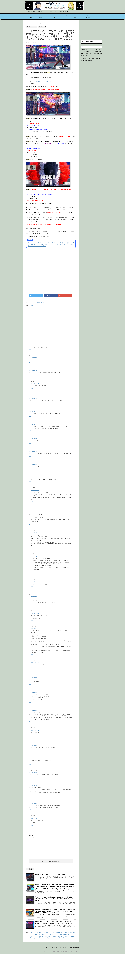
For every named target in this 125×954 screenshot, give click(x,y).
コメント (31, 837)
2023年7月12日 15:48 (33, 710)
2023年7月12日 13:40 (33, 803)
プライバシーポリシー (76, 17)
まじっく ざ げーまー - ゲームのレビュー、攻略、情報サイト (62, 947)
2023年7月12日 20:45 (33, 464)
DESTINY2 (76, 15)
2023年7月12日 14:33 (33, 772)
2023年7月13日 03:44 (35, 818)
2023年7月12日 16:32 (33, 692)
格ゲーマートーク (42, 302)
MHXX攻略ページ (88, 15)
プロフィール (65, 17)
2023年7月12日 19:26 (33, 477)
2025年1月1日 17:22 (35, 581)
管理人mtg (33, 305)
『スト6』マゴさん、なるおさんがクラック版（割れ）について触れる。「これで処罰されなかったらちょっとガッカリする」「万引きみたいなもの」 (55, 922)
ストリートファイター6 (33, 302)
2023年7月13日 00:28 (35, 613)
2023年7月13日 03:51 (35, 628)
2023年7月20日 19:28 (33, 345)
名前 (30, 855)
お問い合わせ (88, 17)
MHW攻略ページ (41, 17)
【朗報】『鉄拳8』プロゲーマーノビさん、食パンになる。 (50, 874)
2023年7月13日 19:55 (35, 490)
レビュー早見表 (53, 15)
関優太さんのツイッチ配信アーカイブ (44, 81)
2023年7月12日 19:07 (33, 512)
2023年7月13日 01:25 (33, 411)
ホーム (30, 15)
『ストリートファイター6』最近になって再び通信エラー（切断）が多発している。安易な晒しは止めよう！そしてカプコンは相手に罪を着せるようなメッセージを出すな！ (55, 898)
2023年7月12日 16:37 (33, 677)
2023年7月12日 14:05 (33, 785)
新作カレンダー (65, 15)
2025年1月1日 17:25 (37, 556)
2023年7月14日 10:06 (33, 357)
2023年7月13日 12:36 (35, 532)
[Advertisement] (38, 261)
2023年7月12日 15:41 (33, 745)
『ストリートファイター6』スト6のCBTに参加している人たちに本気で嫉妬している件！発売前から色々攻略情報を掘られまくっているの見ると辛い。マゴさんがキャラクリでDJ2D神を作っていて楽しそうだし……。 (55, 886)
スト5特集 (30, 17)
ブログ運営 (53, 17)
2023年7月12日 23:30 (33, 438)
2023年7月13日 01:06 (33, 424)
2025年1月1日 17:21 (35, 383)
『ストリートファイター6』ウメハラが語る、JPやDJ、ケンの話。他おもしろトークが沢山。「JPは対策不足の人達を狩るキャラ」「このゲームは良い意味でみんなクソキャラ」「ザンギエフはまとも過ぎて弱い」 (51, 244)
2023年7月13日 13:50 (33, 370)
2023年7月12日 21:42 (33, 451)
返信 (30, 349)
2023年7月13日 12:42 (33, 398)
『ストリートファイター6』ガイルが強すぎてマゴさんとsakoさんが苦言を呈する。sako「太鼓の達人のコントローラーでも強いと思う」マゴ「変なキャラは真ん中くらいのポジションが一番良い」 (55, 911)
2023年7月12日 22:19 (35, 730)
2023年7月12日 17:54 (33, 596)
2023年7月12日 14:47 (33, 758)
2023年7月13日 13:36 (35, 662)
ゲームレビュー (41, 15)
